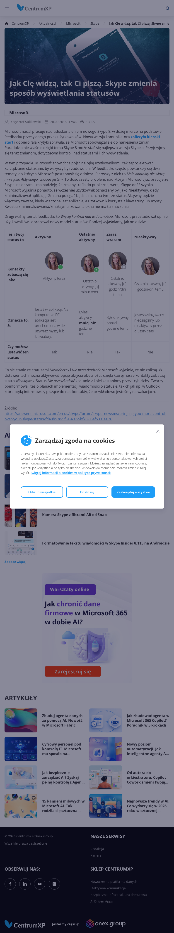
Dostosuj (87, 492)
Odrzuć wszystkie (42, 492)
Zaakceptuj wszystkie (133, 492)
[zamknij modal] (158, 431)
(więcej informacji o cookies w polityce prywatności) (71, 473)
